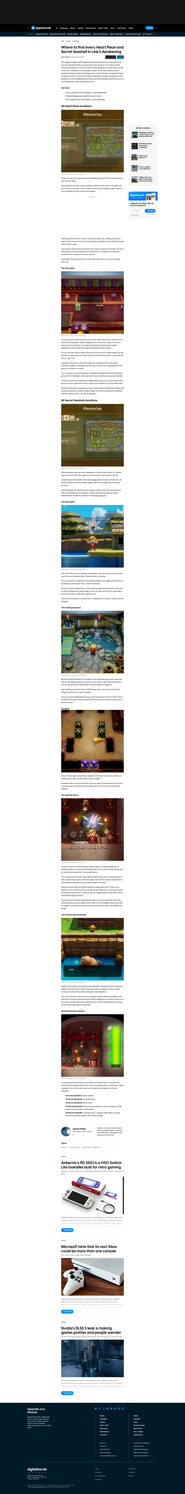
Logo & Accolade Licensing (108, 1455)
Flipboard (123, 1408)
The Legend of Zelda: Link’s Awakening (75, 62)
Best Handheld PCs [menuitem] (85, 34)
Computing (103, 1419)
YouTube (107, 1408)
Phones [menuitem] (72, 28)
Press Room (132, 1472)
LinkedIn (119, 1408)
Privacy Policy (135, 215)
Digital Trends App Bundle (141, 1455)
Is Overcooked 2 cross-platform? (144, 168)
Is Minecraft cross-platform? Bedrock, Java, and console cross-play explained (146, 180)
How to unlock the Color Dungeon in (86, 92)
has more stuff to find (113, 62)
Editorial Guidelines (105, 1452)
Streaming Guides (139, 1425)
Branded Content (139, 1446)
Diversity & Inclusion (100, 1475)
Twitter (104, 1408)
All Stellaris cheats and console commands (145, 145)
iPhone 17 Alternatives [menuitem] (116, 34)
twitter (73, 1134)
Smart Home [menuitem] (121, 28)
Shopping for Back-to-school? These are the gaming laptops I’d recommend (147, 135)
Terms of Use (98, 1479)
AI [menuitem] (56, 28)
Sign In (149, 28)
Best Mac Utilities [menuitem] (73, 34)
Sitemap (131, 1475)
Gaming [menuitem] (80, 28)
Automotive (103, 1435)
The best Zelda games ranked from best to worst (83, 96)
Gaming (102, 1422)
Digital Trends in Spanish (141, 1452)
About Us (102, 1443)
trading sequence (99, 495)
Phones (102, 1416)
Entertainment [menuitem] (91, 28)
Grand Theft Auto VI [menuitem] (41, 34)
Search (156, 28)
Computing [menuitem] (64, 28)
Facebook (96, 1408)
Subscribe (150, 211)
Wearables (137, 1419)
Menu (28, 28)
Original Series (138, 1435)
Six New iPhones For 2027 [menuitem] (58, 34)
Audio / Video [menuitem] (103, 28)
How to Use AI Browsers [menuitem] (100, 34)
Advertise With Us (105, 1449)
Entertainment (104, 1432)
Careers (97, 1468)
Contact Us (103, 1446)
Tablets (136, 1416)
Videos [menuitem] (130, 28)
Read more (67, 1230)
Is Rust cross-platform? (143, 157)
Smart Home (104, 1429)
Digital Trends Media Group (38, 1487)
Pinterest (115, 1408)
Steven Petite (66, 57)
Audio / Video (104, 1425)
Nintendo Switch (74, 1147)
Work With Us (98, 1472)
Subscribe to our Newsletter (142, 1443)
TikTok (111, 1408)
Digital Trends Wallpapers (141, 1449)
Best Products (138, 1429)
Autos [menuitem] (113, 28)
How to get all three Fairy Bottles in (85, 99)
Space (136, 1422)
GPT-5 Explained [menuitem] (148, 34)
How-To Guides (138, 1432)
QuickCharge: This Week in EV (91, 1147)
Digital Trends (37, 30)
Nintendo (64, 1147)
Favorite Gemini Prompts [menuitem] (133, 34)
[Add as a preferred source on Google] (110, 57)
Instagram (100, 1408)
